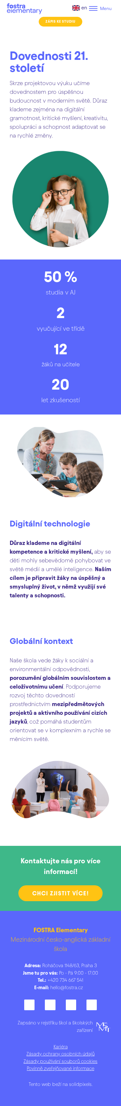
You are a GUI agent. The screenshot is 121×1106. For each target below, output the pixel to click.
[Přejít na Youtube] (91, 1005)
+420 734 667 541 (60, 980)
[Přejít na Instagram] (50, 1005)
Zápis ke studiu (60, 21)
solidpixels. (81, 1084)
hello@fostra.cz (66, 987)
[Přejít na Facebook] (29, 1005)
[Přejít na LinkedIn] (71, 1005)
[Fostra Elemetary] (24, 8)
